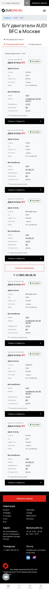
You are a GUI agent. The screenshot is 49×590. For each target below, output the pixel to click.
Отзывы (29, 513)
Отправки (7, 513)
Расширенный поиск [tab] (15, 44)
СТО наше (7, 516)
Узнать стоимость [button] (16, 121)
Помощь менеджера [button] (24, 268)
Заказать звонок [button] (39, 3)
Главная (7, 17)
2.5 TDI (28, 104)
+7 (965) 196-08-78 (12, 3)
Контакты (30, 519)
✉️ (6, 577)
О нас (5, 519)
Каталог (6, 510)
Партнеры (30, 510)
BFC (27, 108)
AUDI (16, 17)
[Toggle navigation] (44, 10)
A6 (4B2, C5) (30, 170)
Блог (5, 522)
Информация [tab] (35, 44)
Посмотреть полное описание (18, 115)
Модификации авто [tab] (15, 39)
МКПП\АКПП (31, 516)
